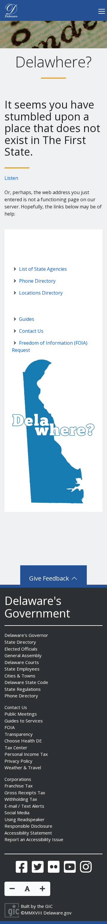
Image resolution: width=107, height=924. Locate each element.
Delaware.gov (57, 913)
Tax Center (15, 747)
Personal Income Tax (26, 754)
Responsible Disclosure (28, 826)
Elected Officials (20, 649)
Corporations (17, 779)
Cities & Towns (19, 676)
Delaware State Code (26, 682)
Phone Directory (37, 281)
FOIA (9, 727)
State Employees (22, 669)
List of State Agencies (43, 269)
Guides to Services (23, 721)
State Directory (20, 642)
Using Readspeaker (24, 819)
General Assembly (23, 655)
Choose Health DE (23, 741)
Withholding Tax (20, 799)
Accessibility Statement (28, 833)
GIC (49, 906)
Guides (26, 319)
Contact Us (31, 331)
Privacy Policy (18, 761)
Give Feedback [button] (49, 578)
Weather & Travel (22, 767)
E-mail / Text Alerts (24, 806)
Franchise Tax (18, 786)
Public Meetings (20, 714)
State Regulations (22, 689)
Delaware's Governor (26, 635)
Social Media (16, 812)
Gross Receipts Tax (24, 792)
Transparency (18, 734)
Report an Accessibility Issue (33, 839)
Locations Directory (41, 293)
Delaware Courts (21, 662)
